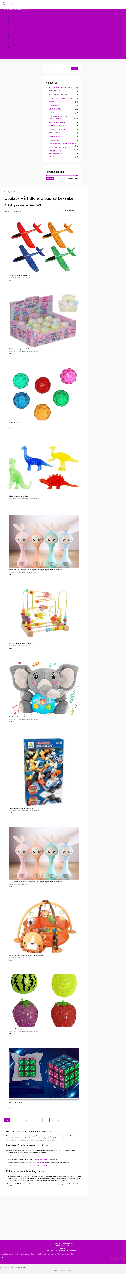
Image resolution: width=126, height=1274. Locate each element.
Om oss (9, 49)
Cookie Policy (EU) (120, 1259)
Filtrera (50, 178)
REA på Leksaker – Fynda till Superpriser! (62, 144)
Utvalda (51, 157)
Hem (7, 15)
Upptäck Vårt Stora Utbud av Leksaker (61, 147)
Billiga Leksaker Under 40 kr (58, 94)
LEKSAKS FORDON (55, 105)
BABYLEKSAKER (54, 91)
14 (52, 1120)
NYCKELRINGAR (54, 133)
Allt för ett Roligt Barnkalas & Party (60, 87)
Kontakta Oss (10, 51)
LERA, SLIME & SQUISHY (57, 122)
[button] (4, 2)
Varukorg (9, 54)
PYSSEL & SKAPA (55, 140)
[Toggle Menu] (4, 12)
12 (39, 1120)
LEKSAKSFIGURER (55, 113)
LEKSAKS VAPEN (55, 109)
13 (46, 1120)
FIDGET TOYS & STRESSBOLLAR (60, 98)
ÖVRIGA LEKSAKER (56, 136)
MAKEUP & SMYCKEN (56, 126)
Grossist (9, 56)
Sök (74, 69)
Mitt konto (9, 53)
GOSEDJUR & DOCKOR (57, 102)
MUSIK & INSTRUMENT (57, 129)
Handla (8, 17)
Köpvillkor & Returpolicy (118, 1257)
